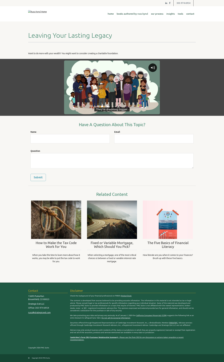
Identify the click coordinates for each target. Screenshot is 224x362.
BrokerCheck (126, 296)
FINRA (171, 323)
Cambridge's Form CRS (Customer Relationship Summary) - (95, 337)
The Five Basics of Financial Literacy (167, 244)
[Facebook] (169, 3)
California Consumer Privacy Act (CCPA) (151, 315)
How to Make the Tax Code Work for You (56, 244)
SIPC (176, 323)
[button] (132, 13)
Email (117, 132)
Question (35, 151)
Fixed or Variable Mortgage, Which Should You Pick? (112, 244)
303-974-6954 (183, 3)
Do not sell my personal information (115, 318)
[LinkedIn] (166, 3)
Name (33, 132)
